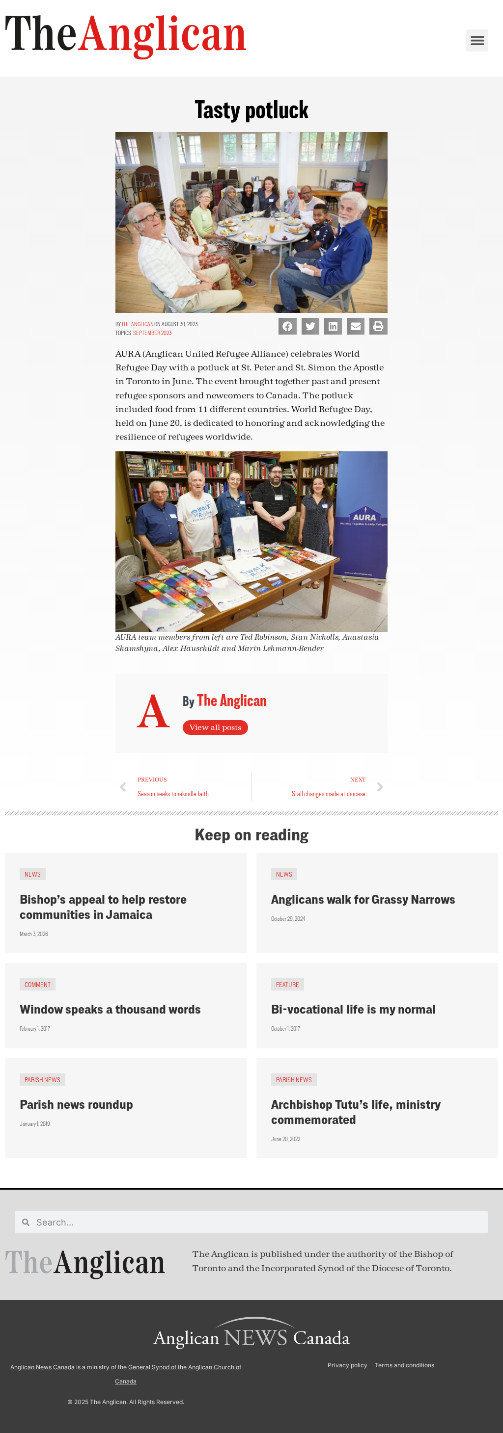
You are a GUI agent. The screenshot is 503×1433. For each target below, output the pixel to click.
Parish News (42, 1079)
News (33, 874)
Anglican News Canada (42, 1367)
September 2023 (152, 333)
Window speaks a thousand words (110, 1009)
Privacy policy (347, 1365)
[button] (477, 40)
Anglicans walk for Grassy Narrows (363, 899)
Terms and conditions (404, 1365)
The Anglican (137, 324)
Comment (38, 984)
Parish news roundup (76, 1104)
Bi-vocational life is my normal (353, 1009)
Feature (287, 984)
